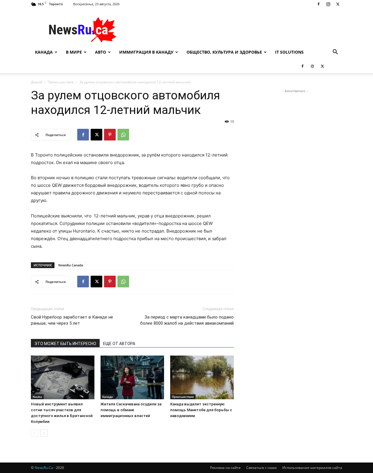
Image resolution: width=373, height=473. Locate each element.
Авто (100, 52)
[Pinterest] (110, 134)
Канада (44, 52)
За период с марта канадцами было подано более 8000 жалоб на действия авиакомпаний (187, 320)
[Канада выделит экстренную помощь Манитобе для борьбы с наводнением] (202, 377)
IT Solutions (289, 52)
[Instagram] (328, 4)
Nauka (37, 397)
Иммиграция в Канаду (146, 52)
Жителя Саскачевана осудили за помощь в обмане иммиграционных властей (131, 410)
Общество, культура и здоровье (224, 52)
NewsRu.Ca (44, 467)
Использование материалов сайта (312, 467)
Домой (36, 82)
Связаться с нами (261, 467)
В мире (74, 52)
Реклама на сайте (225, 467)
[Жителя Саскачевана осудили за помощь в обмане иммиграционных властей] (132, 377)
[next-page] (43, 433)
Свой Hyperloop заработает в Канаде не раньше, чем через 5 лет (72, 320)
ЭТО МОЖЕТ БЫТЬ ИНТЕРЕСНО (65, 343)
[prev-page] (34, 433)
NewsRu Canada (70, 265)
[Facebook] (318, 4)
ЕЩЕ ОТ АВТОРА (119, 343)
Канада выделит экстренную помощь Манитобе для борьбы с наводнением (201, 410)
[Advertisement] (236, 29)
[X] (337, 4)
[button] (335, 52)
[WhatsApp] (123, 134)
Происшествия (61, 82)
